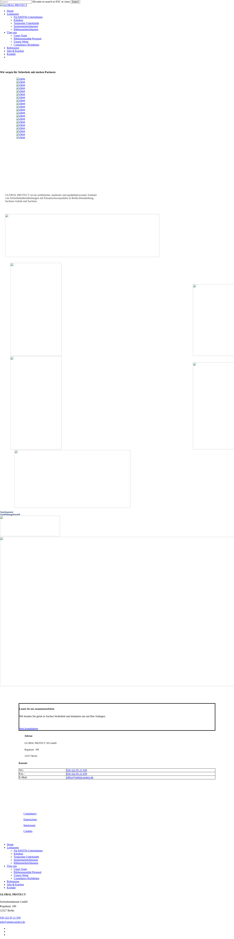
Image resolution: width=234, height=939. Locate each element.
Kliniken (18, 853)
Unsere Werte (21, 875)
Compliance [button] (29, 813)
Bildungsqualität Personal (27, 872)
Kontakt (11, 887)
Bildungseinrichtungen (26, 862)
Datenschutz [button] (30, 819)
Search (75, 2)
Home (10, 844)
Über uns (12, 866)
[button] (28, 728)
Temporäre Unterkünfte (26, 856)
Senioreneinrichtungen (26, 859)
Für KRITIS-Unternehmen (28, 850)
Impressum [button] (29, 825)
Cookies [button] (27, 831)
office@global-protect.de (79, 777)
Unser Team (20, 869)
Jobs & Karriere (15, 884)
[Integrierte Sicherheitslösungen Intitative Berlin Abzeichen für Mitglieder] (82, 256)
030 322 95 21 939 (76, 773)
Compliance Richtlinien (26, 878)
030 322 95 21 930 (76, 770)
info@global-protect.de (12, 922)
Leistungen (13, 847)
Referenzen (13, 881)
